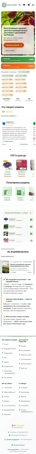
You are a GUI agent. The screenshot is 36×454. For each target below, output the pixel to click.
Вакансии (23, 396)
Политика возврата (26, 359)
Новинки (6, 362)
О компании (24, 388)
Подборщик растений (10, 348)
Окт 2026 (24, 72)
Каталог (6, 344)
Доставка (23, 346)
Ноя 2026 (7, 76)
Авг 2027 (21, 91)
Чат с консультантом (9, 405)
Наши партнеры (25, 392)
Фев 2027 (20, 79)
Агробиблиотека (8, 366)
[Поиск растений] (20, 5)
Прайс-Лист (24, 368)
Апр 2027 (21, 83)
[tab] (10, 149)
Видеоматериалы (25, 401)
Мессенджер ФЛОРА (9, 410)
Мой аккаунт (7, 414)
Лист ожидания (8, 377)
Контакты (6, 396)
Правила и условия (26, 355)
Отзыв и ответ (7, 141)
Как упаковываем (25, 350)
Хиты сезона (10, 50)
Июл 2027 (7, 91)
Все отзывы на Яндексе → (9, 116)
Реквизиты (7, 401)
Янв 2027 (7, 79)
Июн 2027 (21, 87)
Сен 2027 (7, 95)
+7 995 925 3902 (8, 388)
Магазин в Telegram (19, 445)
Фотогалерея (24, 405)
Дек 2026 (21, 76)
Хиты (5, 357)
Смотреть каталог (12, 45)
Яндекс (4, 144)
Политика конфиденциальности (27, 410)
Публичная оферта (26, 364)
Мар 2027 (7, 83)
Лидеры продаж (8, 353)
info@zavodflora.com (9, 392)
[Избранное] (24, 5)
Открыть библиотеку (7, 256)
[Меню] (33, 5)
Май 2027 (7, 87)
